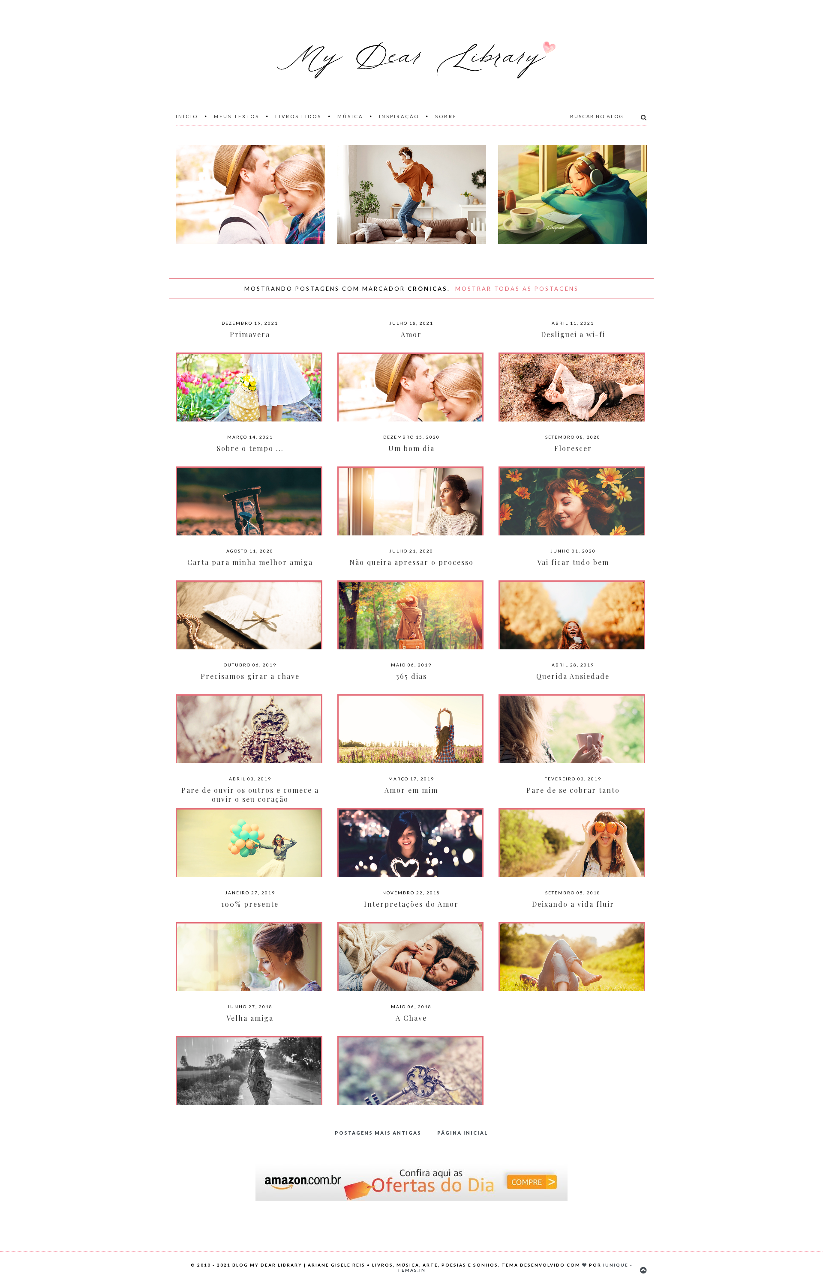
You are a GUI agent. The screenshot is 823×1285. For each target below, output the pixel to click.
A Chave (411, 1017)
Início (187, 116)
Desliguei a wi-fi (573, 334)
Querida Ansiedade (573, 676)
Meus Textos (236, 116)
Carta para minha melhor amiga (250, 562)
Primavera (250, 334)
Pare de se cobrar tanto (573, 790)
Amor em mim (411, 790)
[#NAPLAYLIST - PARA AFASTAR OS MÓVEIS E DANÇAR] (411, 194)
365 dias (411, 676)
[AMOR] (250, 194)
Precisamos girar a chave (250, 676)
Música (350, 116)
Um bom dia (411, 448)
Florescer (573, 448)
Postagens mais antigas (378, 1133)
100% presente (250, 904)
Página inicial (462, 1133)
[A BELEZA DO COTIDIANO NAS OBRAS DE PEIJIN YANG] (572, 194)
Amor (411, 334)
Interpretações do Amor (411, 904)
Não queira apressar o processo (411, 562)
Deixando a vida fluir (573, 904)
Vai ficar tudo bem (573, 562)
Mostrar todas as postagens (516, 288)
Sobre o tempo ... (250, 448)
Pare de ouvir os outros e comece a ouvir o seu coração (250, 795)
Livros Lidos (298, 116)
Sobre (446, 116)
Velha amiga (249, 1017)
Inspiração (399, 116)
